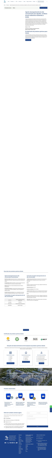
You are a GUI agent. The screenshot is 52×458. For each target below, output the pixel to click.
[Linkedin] (12, 442)
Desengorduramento (36, 28)
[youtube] (5, 442)
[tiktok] (9, 442)
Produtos (12, 1)
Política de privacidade (20, 444)
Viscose (27, 449)
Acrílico (27, 448)
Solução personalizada (21, 448)
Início (8, 1)
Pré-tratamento (30, 28)
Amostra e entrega (20, 453)
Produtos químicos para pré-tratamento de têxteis (29, 438)
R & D (16, 1)
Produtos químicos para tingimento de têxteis (29, 440)
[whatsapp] (51, 406)
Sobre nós (20, 439)
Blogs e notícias (29, 1)
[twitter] (14, 442)
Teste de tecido (21, 449)
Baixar (14, 7)
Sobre (24, 1)
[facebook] (10, 442)
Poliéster (32, 29)
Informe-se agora (41, 363)
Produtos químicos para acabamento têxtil (29, 442)
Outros (26, 451)
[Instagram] (7, 442)
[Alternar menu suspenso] (14, 1)
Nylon (34, 29)
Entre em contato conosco (43, 7)
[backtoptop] (51, 411)
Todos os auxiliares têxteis (10, 363)
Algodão (29, 29)
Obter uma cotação (40, 1)
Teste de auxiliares (20, 451)
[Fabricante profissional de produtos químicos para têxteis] (5, 1)
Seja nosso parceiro (26, 380)
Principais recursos (8, 7)
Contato (34, 1)
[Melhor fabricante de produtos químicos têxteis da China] (7, 438)
